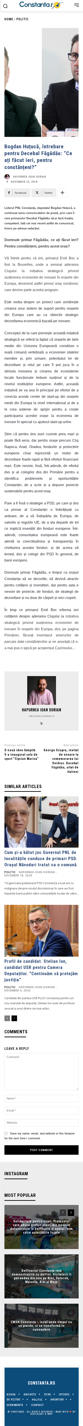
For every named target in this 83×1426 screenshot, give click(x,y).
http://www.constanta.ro (41, 716)
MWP (50, 1413)
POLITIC (22, 19)
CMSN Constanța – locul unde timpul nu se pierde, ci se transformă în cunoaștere (41, 1325)
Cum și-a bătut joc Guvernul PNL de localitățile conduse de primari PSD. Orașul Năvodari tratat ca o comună (40, 858)
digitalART (37, 1413)
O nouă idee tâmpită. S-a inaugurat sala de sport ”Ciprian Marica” (21, 754)
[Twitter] (41, 723)
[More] (62, 192)
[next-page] (14, 1018)
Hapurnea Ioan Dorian (29, 176)
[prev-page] (7, 1018)
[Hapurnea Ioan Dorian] (8, 176)
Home (8, 19)
